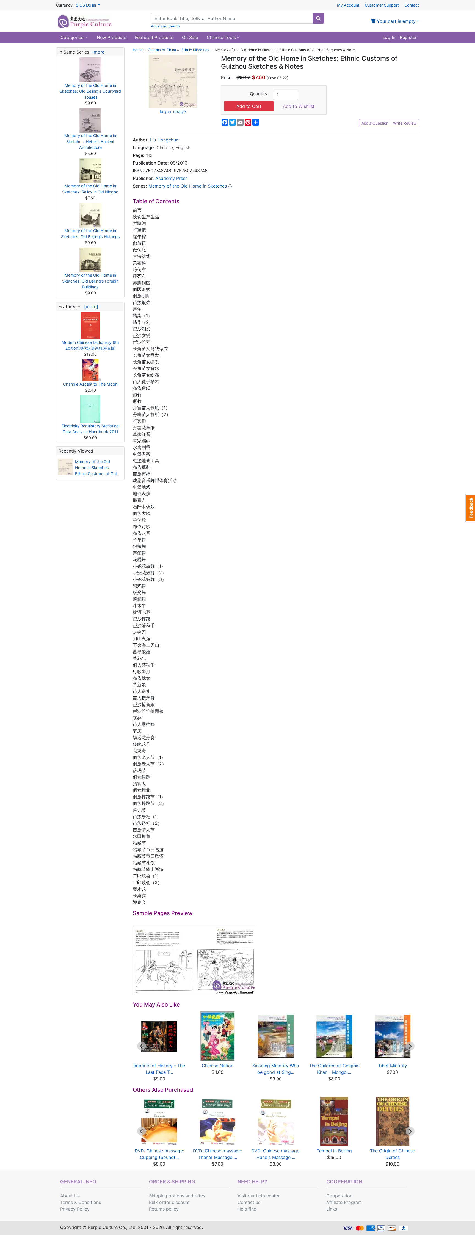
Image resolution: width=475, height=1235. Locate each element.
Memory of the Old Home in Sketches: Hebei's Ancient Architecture (90, 141)
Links (331, 1209)
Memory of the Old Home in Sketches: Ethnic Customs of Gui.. (97, 467)
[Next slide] (410, 1046)
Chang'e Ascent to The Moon (90, 384)
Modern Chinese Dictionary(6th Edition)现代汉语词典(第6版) (90, 345)
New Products (111, 37)
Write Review (404, 123)
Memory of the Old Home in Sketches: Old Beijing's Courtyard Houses (90, 91)
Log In (388, 37)
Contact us (249, 1202)
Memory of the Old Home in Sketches (187, 186)
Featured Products (154, 37)
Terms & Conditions (80, 1202)
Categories (72, 37)
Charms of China (162, 50)
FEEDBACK (470, 508)
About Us (70, 1195)
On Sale (190, 37)
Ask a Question (374, 123)
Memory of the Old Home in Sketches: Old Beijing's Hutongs (90, 233)
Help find (247, 1209)
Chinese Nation (217, 1065)
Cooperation (339, 1195)
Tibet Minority (392, 1065)
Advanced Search (165, 26)
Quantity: (259, 93)
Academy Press (171, 178)
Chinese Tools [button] (221, 37)
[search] (318, 18)
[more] (89, 306)
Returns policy (164, 1209)
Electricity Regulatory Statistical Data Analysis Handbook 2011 (90, 428)
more (99, 52)
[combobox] (232, 18)
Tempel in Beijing (334, 1150)
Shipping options (166, 1195)
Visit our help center (259, 1195)
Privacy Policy (75, 1209)
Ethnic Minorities (195, 50)
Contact (411, 5)
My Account (348, 5)
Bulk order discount (169, 1202)
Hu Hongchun (164, 140)
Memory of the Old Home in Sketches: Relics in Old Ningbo (90, 188)
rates (200, 1195)
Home (137, 50)
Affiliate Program (344, 1202)
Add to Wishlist (298, 106)
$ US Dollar (86, 5)
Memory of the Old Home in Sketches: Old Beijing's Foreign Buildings (90, 281)
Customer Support (382, 5)
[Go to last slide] (141, 1046)
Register (408, 37)
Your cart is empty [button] (395, 21)
